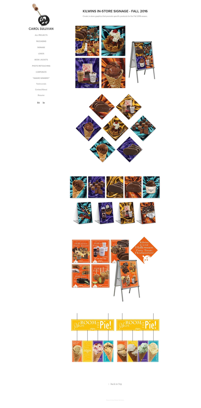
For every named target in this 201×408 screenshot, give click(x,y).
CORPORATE (41, 72)
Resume (41, 95)
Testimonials (41, 84)
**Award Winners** (41, 78)
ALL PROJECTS (41, 35)
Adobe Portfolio (119, 400)
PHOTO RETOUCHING (41, 66)
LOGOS (41, 53)
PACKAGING (41, 41)
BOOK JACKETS (41, 59)
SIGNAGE (41, 47)
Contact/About (41, 89)
